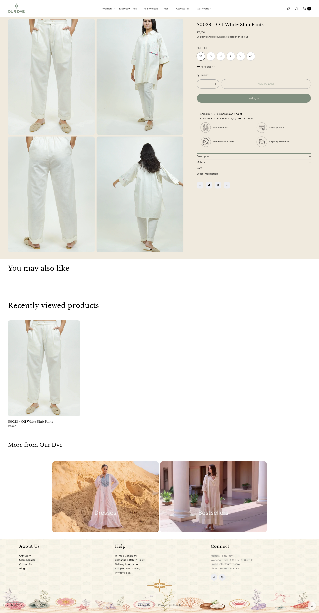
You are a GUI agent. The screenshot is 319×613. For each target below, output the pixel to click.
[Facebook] (214, 577)
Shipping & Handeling (127, 568)
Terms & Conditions (126, 555)
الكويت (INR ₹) (12, 605)
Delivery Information (127, 564)
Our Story (25, 555)
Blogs (22, 568)
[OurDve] (16, 8)
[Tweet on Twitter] (209, 185)
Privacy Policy (123, 572)
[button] (109, 8)
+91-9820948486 (229, 568)
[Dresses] (105, 496)
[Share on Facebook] (200, 185)
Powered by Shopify (169, 605)
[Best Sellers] (213, 496)
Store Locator (27, 559)
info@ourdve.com (229, 564)
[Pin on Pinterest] (218, 185)
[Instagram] (222, 577)
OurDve (152, 605)
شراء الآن (254, 98)
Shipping (202, 36)
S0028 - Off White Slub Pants (30, 422)
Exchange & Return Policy (130, 559)
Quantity (203, 75)
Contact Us (25, 564)
